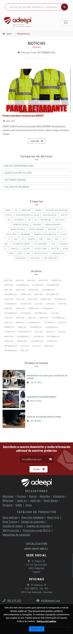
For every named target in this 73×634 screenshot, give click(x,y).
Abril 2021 (32, 318)
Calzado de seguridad (32, 521)
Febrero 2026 (56, 280)
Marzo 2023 (32, 299)
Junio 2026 (8, 280)
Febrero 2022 (33, 308)
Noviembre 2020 (58, 318)
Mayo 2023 (20, 299)
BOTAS (65, 249)
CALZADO (26, 249)
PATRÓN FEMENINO (36, 229)
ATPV (28, 253)
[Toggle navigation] (65, 22)
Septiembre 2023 (52, 294)
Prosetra (7, 505)
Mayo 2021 (20, 318)
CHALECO (14, 249)
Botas (11, 253)
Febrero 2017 (9, 327)
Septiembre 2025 (53, 285)
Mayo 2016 (50, 332)
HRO (15, 239)
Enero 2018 (20, 323)
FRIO (49, 239)
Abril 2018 (8, 323)
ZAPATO (8, 210)
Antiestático (21, 258)
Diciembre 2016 (36, 327)
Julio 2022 (38, 304)
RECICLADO (60, 220)
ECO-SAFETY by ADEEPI (21, 244)
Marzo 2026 (43, 280)
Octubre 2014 (52, 341)
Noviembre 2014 (37, 341)
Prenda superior (52, 225)
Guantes (31, 239)
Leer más (35, 141)
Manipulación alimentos (45, 234)
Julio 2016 (39, 332)
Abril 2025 (8, 290)
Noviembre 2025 (22, 285)
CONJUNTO (63, 244)
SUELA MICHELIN (49, 215)
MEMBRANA (25, 234)
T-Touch (8, 215)
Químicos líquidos (21, 225)
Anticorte (35, 258)
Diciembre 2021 (48, 308)
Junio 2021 (8, 318)
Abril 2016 (62, 332)
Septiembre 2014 (10, 346)
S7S (29, 220)
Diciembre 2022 (60, 299)
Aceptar (35, 629)
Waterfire (45, 496)
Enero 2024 (38, 294)
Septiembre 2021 (40, 313)
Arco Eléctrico (41, 253)
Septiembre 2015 (53, 337)
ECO (53, 244)
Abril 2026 (31, 280)
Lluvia (63, 234)
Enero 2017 (22, 327)
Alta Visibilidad (50, 258)
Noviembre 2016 (51, 327)
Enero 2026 (8, 285)
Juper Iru (22, 500)
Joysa (28, 505)
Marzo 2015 (9, 341)
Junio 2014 (36, 346)
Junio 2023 (8, 299)
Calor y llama (40, 249)
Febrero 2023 (46, 299)
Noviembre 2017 (34, 323)
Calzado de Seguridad (17, 186)
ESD (6, 244)
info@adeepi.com (50, 600)
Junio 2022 (50, 304)
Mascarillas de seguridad (16, 534)
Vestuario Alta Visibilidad (56, 210)
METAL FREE (11, 234)
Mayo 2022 (62, 304)
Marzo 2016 (9, 337)
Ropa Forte (53, 517)
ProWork (37, 225)
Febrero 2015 (22, 341)
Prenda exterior (17, 229)
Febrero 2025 (33, 290)
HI (22, 239)
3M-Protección (11, 530)
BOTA (20, 253)
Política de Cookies (46, 621)
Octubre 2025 (37, 285)
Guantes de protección (18, 172)
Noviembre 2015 (23, 337)
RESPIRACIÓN (46, 220)
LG (9, 239)
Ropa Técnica (10, 521)
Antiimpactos (58, 253)
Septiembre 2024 (10, 294)
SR (9, 220)
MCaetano (8, 500)
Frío (56, 239)
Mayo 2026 (20, 280)
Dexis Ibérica (51, 500)
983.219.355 (14, 600)
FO (64, 239)
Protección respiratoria (18, 165)
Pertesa (21, 496)
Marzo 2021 (44, 318)
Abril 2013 (25, 351)
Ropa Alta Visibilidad (32, 517)
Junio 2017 (62, 323)
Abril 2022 (8, 308)
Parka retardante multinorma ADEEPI (23, 115)
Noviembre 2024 (48, 290)
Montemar (8, 496)
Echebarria (59, 496)
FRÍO (41, 239)
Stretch (64, 215)
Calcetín (55, 249)
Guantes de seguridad (38, 526)
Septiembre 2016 (25, 332)
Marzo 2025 (20, 290)
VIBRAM (38, 210)
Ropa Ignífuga (10, 517)
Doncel (32, 496)
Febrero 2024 (26, 294)
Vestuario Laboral (15, 179)
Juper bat (35, 500)
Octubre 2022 (25, 304)
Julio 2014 (25, 346)
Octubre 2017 (49, 323)
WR (16, 210)
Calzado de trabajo (13, 526)
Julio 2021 (55, 313)
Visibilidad (26, 210)
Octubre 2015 (38, 337)
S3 (35, 220)
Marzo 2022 (20, 308)
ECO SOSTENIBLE (40, 244)
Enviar (36, 469)
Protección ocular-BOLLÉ (37, 530)
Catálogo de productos (36, 512)
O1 (61, 229)
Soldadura (19, 220)
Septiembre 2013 (10, 351)
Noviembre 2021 (10, 313)
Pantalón (52, 229)
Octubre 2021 (25, 313)
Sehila (18, 505)
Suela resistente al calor (27, 215)
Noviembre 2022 (10, 304)
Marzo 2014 (48, 346)
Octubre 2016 (9, 332)
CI (5, 249)
